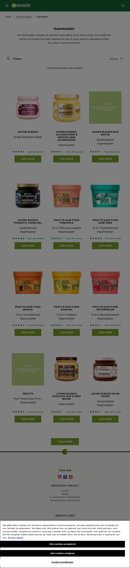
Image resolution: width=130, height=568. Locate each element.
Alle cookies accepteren (62, 544)
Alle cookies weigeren (62, 553)
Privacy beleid (15, 537)
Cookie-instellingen (62, 562)
